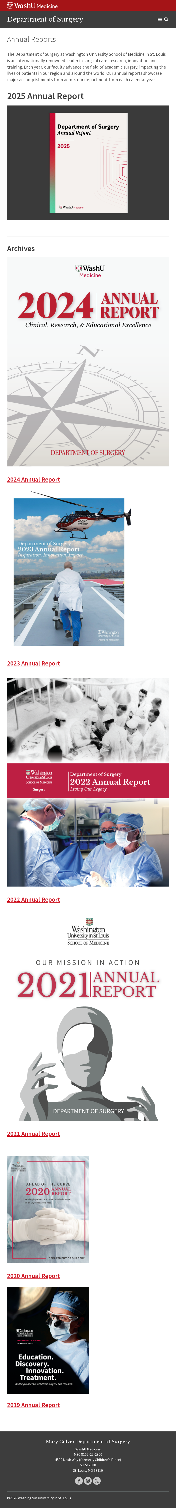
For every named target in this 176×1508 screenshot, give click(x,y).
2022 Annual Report (33, 899)
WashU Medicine (88, 1449)
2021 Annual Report (33, 1134)
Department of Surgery (45, 19)
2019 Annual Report (33, 1405)
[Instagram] (88, 1481)
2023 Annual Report (33, 663)
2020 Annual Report (33, 1276)
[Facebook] (79, 1481)
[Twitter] (97, 1481)
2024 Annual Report (33, 479)
